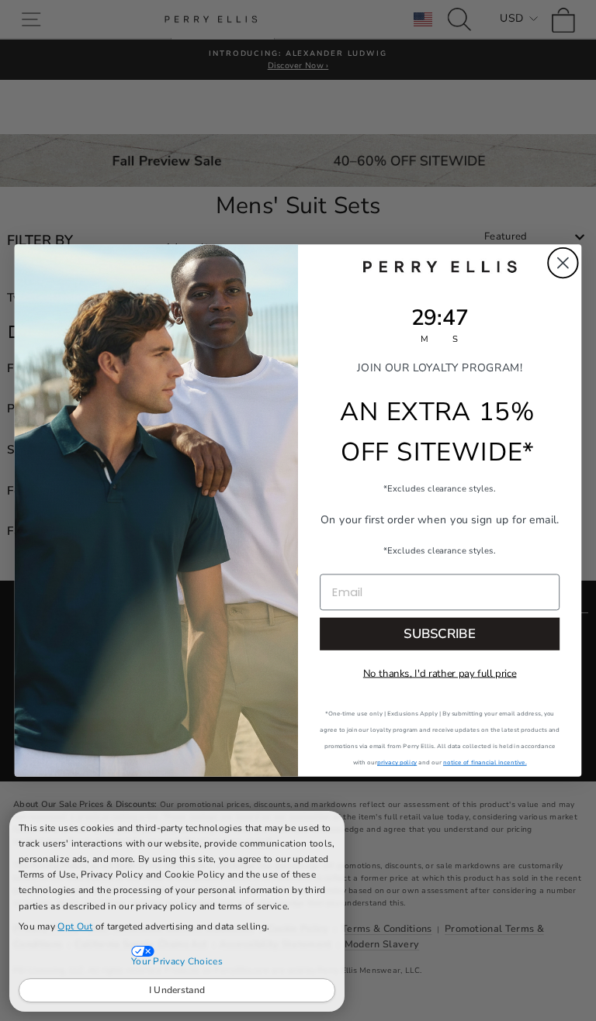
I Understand (177, 990)
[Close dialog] (563, 263)
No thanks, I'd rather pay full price (440, 674)
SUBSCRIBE (440, 633)
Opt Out (74, 926)
